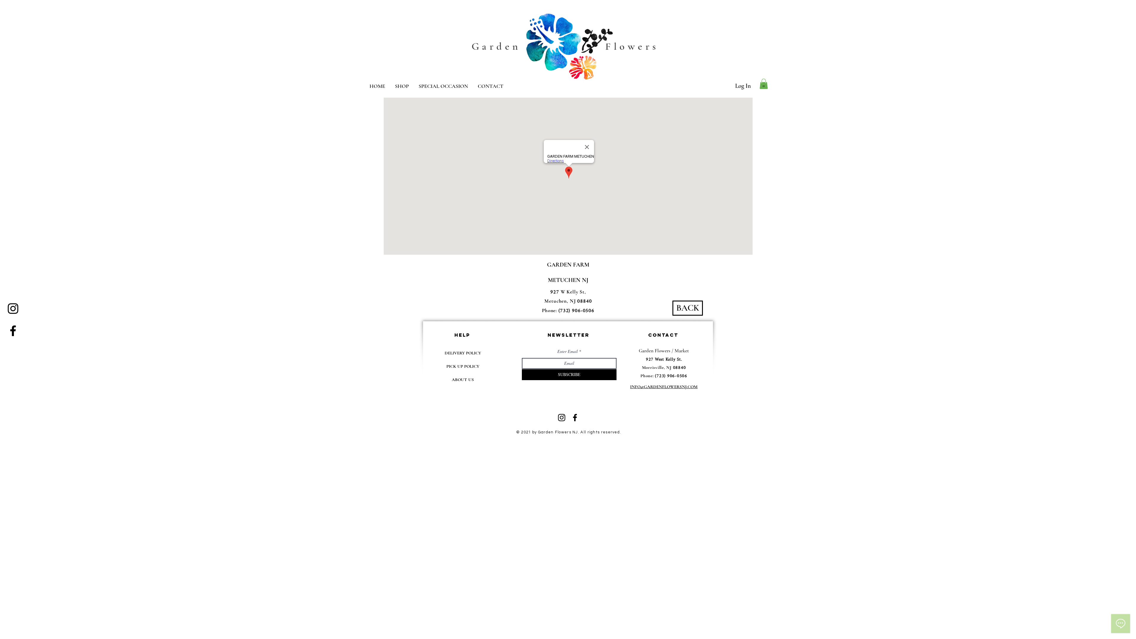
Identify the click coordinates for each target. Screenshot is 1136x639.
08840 (679, 367)
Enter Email (567, 351)
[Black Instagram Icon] (13, 308)
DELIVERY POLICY (463, 353)
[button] (763, 84)
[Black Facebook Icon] (13, 331)
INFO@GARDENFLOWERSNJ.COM (664, 386)
